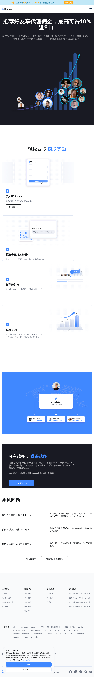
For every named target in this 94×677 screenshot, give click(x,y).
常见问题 (27, 602)
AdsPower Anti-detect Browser (24, 627)
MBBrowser (80, 634)
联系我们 (50, 602)
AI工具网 (67, 630)
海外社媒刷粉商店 (53, 627)
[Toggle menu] (90, 9)
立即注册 (12, 207)
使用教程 (27, 598)
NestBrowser (37, 634)
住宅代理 (5, 594)
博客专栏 (27, 594)
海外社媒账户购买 (19, 630)
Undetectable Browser (21, 634)
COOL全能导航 (69, 627)
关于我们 (50, 598)
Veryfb (80, 627)
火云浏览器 (68, 634)
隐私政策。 (27, 660)
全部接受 (28, 664)
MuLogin (16, 637)
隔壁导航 (49, 634)
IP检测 (41, 627)
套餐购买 (5, 607)
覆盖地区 (27, 611)
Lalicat (25, 637)
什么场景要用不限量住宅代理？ (80, 602)
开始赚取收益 (21, 483)
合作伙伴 (27, 607)
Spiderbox (47, 630)
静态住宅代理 (6, 598)
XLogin (58, 634)
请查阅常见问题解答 (54, 559)
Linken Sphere (34, 630)
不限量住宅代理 (7, 602)
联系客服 (50, 594)
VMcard (57, 630)
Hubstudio (77, 630)
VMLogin (34, 637)
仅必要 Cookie (29, 669)
